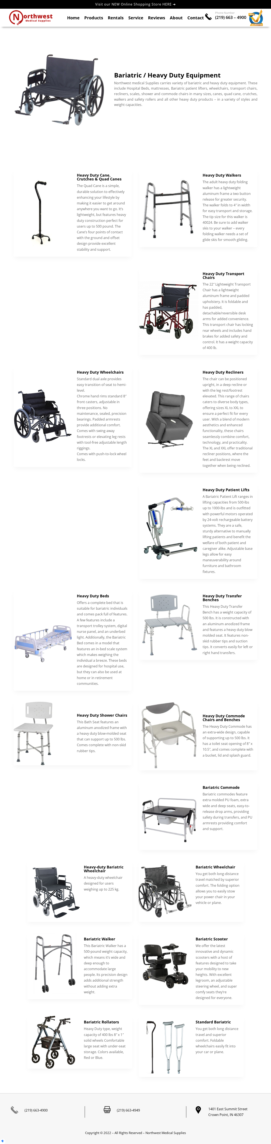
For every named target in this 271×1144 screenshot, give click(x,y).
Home (73, 18)
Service (135, 18)
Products (93, 18)
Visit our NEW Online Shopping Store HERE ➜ (135, 4)
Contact (195, 18)
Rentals (116, 18)
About (176, 18)
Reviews (156, 18)
